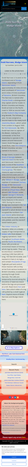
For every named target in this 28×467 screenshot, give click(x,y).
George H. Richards (15, 195)
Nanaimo (7, 95)
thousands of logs (19, 262)
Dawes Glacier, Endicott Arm (14, 385)
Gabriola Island (8, 160)
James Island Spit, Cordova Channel (14, 380)
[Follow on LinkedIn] (15, 397)
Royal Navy (15, 190)
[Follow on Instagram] (13, 397)
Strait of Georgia (8, 157)
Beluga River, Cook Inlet (14, 377)
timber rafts (6, 234)
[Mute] (20, 73)
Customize (14, 460)
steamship (8, 123)
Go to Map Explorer (13, 348)
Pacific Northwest (15, 241)
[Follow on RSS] (18, 397)
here (20, 287)
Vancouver (21, 90)
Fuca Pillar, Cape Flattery (14, 375)
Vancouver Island (8, 85)
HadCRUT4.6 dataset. (8, 425)
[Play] (5, 74)
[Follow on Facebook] (10, 397)
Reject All (14, 464)
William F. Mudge (12, 180)
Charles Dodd (7, 100)
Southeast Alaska (18, 239)
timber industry (11, 226)
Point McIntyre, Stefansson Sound (14, 383)
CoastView (10, 65)
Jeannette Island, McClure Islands (14, 372)
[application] (14, 73)
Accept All (14, 457)
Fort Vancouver (11, 128)
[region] (14, 456)
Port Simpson (20, 145)
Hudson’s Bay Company (16, 113)
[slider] (23, 73)
